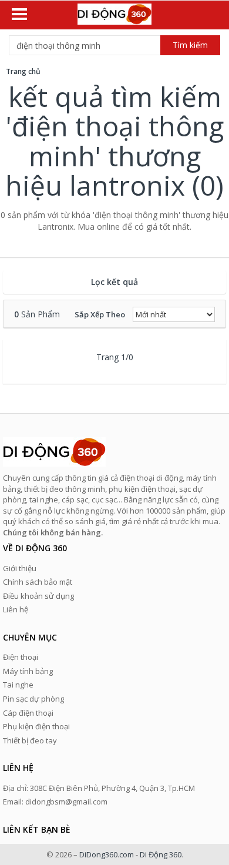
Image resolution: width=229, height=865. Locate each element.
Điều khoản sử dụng (38, 596)
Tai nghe (18, 684)
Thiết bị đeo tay (30, 740)
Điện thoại (20, 657)
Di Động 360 (160, 854)
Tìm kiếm (190, 45)
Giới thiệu (19, 568)
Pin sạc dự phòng (33, 698)
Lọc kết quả (114, 281)
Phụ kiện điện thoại (36, 726)
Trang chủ (23, 71)
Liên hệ (15, 609)
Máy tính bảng (28, 671)
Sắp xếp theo (100, 314)
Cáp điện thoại (28, 713)
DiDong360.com (106, 854)
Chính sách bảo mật (37, 581)
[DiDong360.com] (114, 15)
